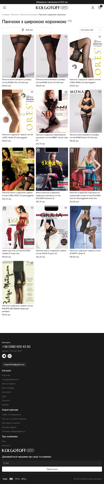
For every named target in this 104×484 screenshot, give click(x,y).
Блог (4, 441)
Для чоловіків (8, 388)
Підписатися (52, 469)
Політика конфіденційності (13, 431)
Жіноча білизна (8, 384)
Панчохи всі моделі (28, 14)
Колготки (6, 375)
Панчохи (14, 14)
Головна (5, 14)
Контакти (6, 445)
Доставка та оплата (11, 423)
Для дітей (6, 392)
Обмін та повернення (11, 415)
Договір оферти (9, 427)
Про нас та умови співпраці (14, 419)
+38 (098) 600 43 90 (16, 346)
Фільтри (29, 30)
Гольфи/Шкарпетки (10, 379)
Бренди (5, 405)
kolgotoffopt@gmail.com (14, 364)
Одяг (4, 396)
